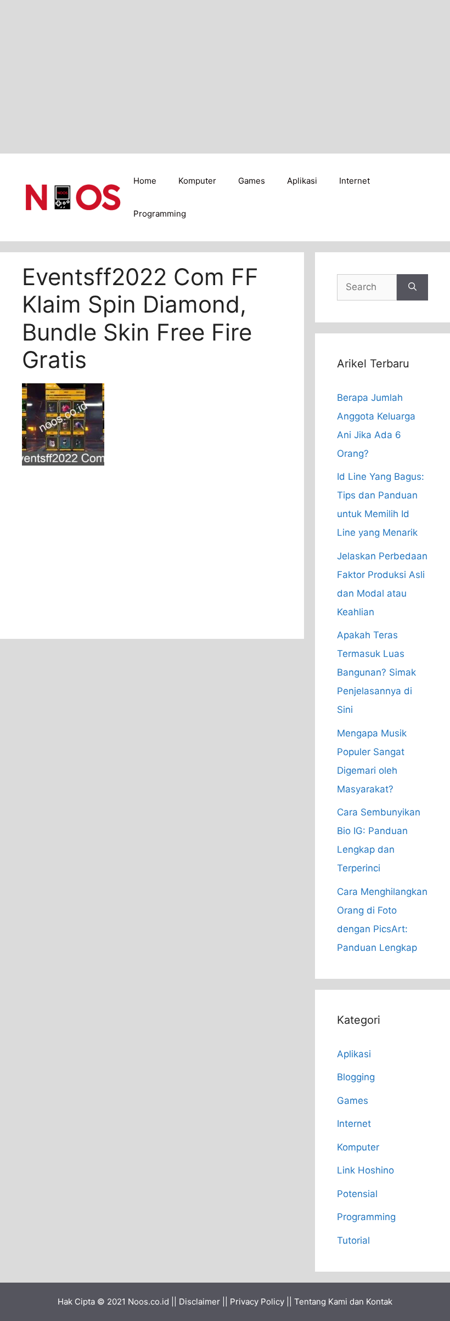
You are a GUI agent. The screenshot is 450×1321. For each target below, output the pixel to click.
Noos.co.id (148, 1301)
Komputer (197, 180)
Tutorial (353, 1240)
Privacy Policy (257, 1301)
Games (251, 180)
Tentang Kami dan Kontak (343, 1301)
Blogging (356, 1076)
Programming (159, 213)
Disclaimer (199, 1301)
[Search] (412, 287)
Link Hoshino (365, 1170)
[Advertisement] (225, 77)
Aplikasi (302, 180)
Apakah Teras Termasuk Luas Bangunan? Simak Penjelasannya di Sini (376, 672)
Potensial (357, 1193)
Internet (354, 180)
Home (144, 180)
